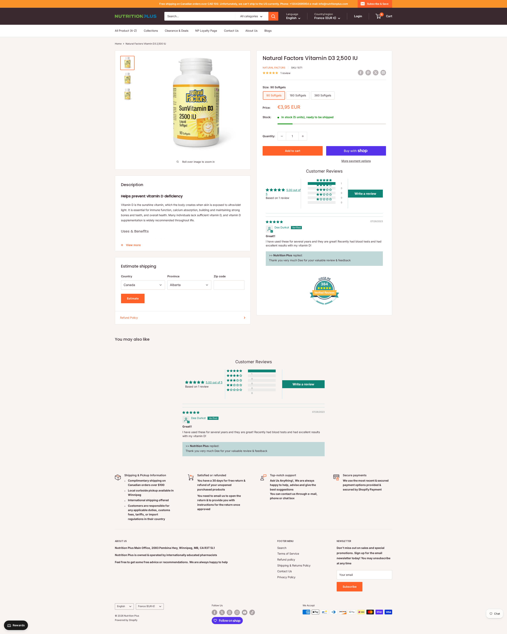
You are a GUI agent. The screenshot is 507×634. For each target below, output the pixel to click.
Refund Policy (129, 317)
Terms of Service (288, 553)
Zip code (220, 276)
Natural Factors (274, 67)
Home (118, 43)
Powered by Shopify (126, 620)
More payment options (356, 161)
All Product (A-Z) (126, 30)
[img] (274, 221)
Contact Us (231, 30)
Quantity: (269, 136)
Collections (151, 30)
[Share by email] (383, 72)
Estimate (133, 298)
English (121, 606)
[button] (324, 180)
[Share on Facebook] (360, 72)
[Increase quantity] (303, 136)
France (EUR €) (146, 606)
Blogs (268, 30)
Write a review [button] (365, 194)
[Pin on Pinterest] (368, 72)
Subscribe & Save (378, 3)
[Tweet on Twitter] (375, 72)
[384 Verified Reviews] (324, 306)
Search (281, 547)
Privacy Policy (286, 577)
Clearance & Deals (176, 30)
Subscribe (349, 586)
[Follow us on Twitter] (222, 612)
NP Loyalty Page (206, 30)
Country (126, 276)
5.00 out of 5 (214, 382)
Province (173, 276)
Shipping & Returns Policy (294, 565)
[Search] (273, 16)
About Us (251, 30)
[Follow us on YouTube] (244, 612)
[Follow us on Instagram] (237, 612)
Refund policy (286, 559)
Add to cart (292, 150)
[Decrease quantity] (282, 136)
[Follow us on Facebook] (214, 612)
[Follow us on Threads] (229, 612)
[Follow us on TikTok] (252, 612)
